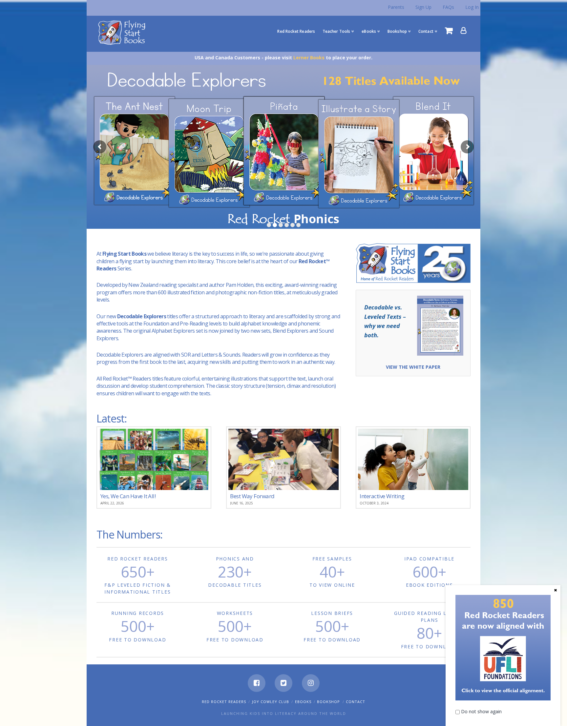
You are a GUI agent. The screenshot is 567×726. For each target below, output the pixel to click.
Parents (396, 7)
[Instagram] (311, 683)
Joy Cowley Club (270, 701)
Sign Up (423, 7)
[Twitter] (283, 683)
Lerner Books (309, 57)
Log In (472, 7)
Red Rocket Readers (224, 701)
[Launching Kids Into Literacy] (123, 32)
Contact (355, 701)
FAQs (448, 7)
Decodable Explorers (141, 316)
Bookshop (328, 701)
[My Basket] (449, 30)
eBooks (303, 701)
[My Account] (464, 30)
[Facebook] (256, 683)
